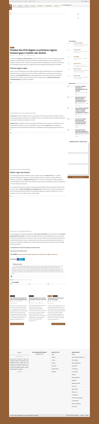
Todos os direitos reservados (72, 415)
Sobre (14, 5)
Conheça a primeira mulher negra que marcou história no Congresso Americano (37, 254)
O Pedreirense (75, 395)
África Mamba (75, 360)
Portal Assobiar (75, 400)
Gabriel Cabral (77, 50)
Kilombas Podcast (76, 377)
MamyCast (74, 380)
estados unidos (28, 279)
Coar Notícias (75, 368)
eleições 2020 (17, 279)
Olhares (26, 5)
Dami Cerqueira (78, 116)
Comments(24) (32, 55)
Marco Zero (74, 386)
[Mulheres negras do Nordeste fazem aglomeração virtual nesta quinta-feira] (71, 98)
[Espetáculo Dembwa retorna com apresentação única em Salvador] (71, 88)
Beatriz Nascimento (13, 303)
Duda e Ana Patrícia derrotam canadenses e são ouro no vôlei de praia (82, 131)
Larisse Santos (77, 63)
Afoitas (73, 354)
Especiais (56, 5)
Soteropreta (74, 406)
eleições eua (22, 279)
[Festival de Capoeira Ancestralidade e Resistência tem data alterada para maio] (71, 120)
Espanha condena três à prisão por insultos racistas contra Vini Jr (37, 299)
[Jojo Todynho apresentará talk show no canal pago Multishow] (19, 288)
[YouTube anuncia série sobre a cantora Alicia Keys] (56, 288)
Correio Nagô (75, 371)
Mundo (12, 47)
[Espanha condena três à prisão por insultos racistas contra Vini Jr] (38, 288)
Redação (41, 303)
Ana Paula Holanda (78, 43)
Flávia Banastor (78, 105)
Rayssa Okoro (77, 75)
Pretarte (33, 5)
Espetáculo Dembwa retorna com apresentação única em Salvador (81, 89)
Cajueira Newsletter (76, 363)
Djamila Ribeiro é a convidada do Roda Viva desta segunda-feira (59, 324)
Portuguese (67, 5)
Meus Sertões (75, 389)
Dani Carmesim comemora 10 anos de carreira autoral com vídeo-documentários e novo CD (81, 110)
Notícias (20, 5)
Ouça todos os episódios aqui (78, 177)
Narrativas (40, 5)
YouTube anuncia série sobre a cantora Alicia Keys (56, 298)
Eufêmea (74, 374)
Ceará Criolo (74, 366)
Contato (26, 1)
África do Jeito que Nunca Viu (78, 357)
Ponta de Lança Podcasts (77, 397)
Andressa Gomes (51, 303)
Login (34, 1)
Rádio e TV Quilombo (76, 403)
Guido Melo (76, 56)
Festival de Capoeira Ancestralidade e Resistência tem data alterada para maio (80, 121)
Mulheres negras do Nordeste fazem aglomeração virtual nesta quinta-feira (81, 99)
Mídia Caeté (74, 392)
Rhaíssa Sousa (24, 55)
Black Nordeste (48, 5)
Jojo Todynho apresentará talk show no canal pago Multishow (18, 298)
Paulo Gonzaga (77, 69)
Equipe (30, 1)
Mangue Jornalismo (76, 383)
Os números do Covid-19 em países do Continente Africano (18, 324)
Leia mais (19, 371)
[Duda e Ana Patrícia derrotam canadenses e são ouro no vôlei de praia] (71, 131)
